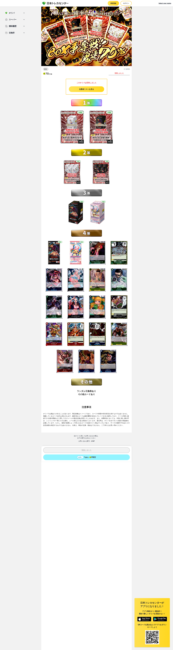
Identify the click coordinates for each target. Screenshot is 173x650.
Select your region (165, 3)
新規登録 (113, 3)
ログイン (126, 3)
